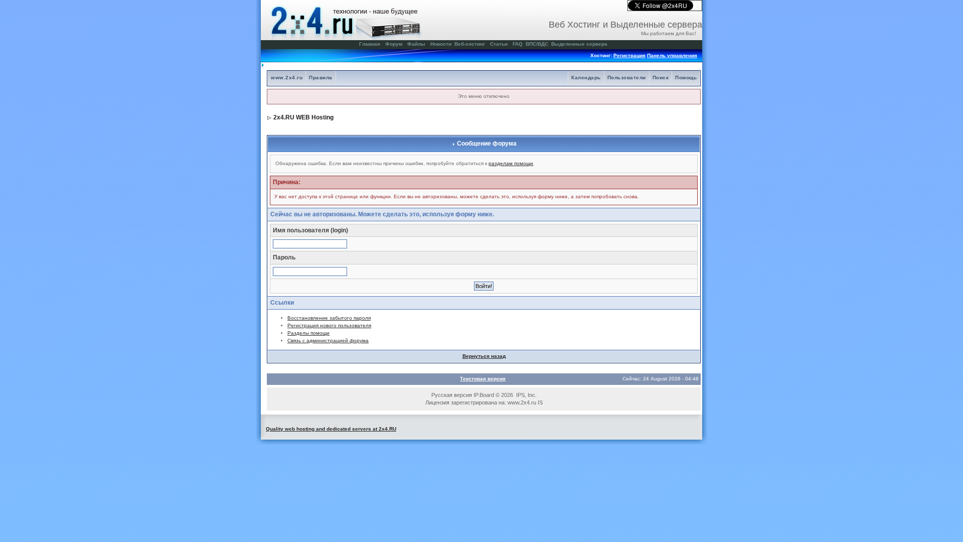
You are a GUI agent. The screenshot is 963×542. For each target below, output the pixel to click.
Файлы (416, 44)
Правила (321, 77)
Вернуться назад (484, 356)
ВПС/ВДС (537, 44)
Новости (440, 44)
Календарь (586, 77)
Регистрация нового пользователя (329, 325)
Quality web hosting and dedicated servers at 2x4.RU (331, 429)
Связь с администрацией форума (328, 340)
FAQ (518, 44)
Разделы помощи (308, 333)
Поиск (661, 77)
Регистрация (629, 55)
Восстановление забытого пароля (329, 318)
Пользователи (626, 77)
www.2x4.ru (286, 77)
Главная (369, 44)
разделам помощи (511, 163)
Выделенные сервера (579, 44)
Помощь (686, 77)
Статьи (499, 44)
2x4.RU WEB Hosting (303, 117)
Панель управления (672, 55)
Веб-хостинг (469, 44)
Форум (393, 44)
